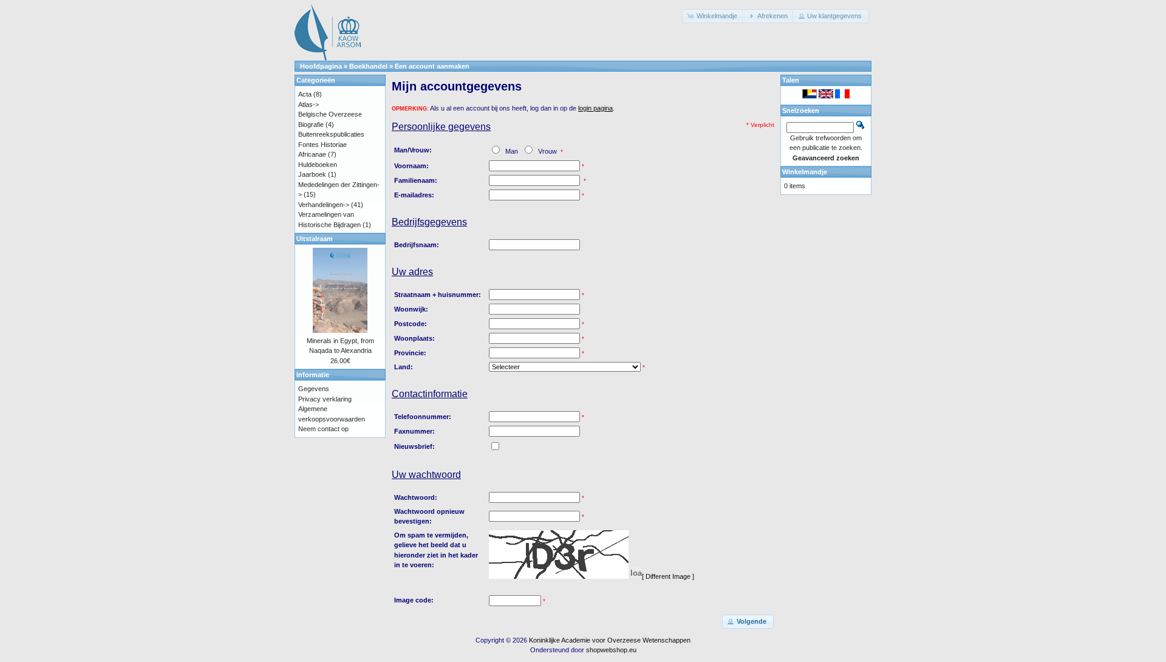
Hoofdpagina (321, 66)
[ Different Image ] (668, 576)
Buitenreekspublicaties (331, 134)
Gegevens (313, 388)
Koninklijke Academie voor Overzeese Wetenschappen (609, 640)
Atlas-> (308, 104)
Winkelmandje (804, 172)
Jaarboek (312, 174)
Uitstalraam (314, 238)
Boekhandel (368, 66)
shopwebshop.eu (611, 649)
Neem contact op (323, 428)
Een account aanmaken (432, 66)
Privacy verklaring (325, 399)
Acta (305, 94)
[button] (713, 16)
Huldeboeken (317, 164)
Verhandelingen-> (323, 204)
